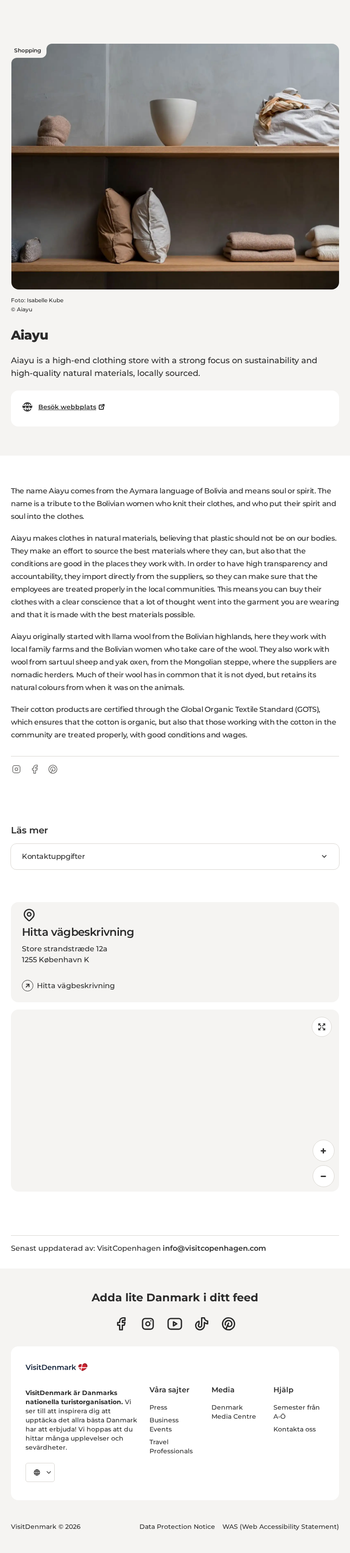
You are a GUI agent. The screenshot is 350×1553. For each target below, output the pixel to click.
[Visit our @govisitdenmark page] (202, 1324)
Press (158, 1407)
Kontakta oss (294, 1429)
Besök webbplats (67, 407)
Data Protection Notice (177, 1527)
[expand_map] (322, 1027)
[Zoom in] (324, 1151)
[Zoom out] (324, 1176)
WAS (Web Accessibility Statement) (280, 1527)
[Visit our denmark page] (121, 1324)
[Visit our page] (148, 1324)
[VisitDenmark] (57, 1367)
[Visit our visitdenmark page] (175, 1324)
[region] (175, 1101)
